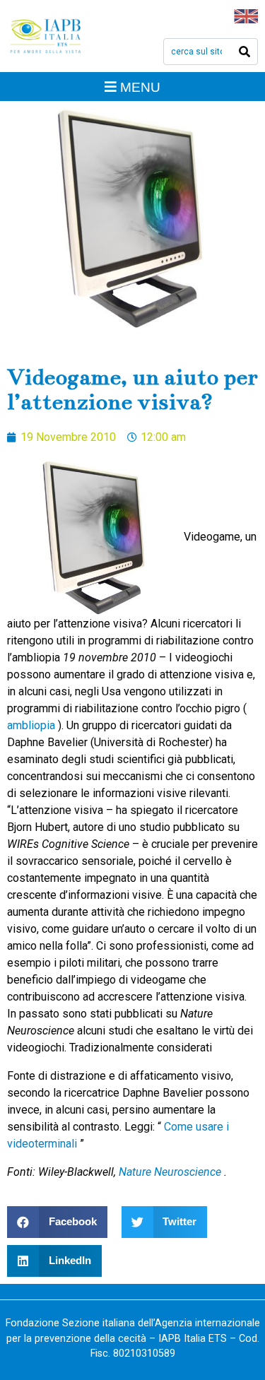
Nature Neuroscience (171, 1172)
